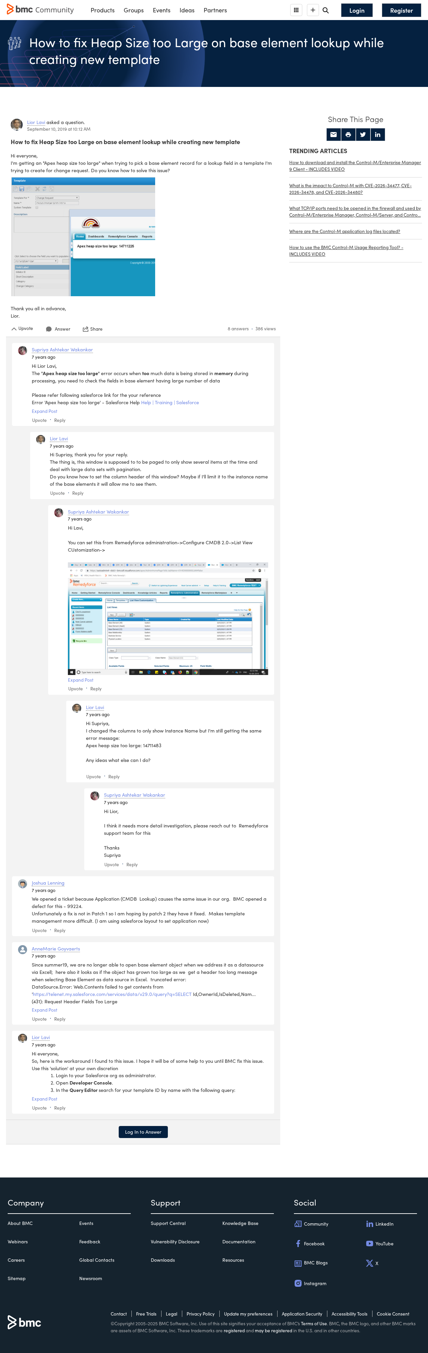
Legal (171, 1314)
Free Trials (146, 1314)
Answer (62, 329)
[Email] (334, 134)
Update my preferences (248, 1314)
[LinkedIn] (378, 134)
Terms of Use (314, 1323)
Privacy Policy (201, 1314)
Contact (119, 1314)
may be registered (273, 1330)
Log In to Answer (143, 1131)
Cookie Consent (393, 1314)
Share (96, 329)
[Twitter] (363, 134)
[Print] (348, 134)
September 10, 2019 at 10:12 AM (59, 129)
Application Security (302, 1314)
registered (234, 1330)
